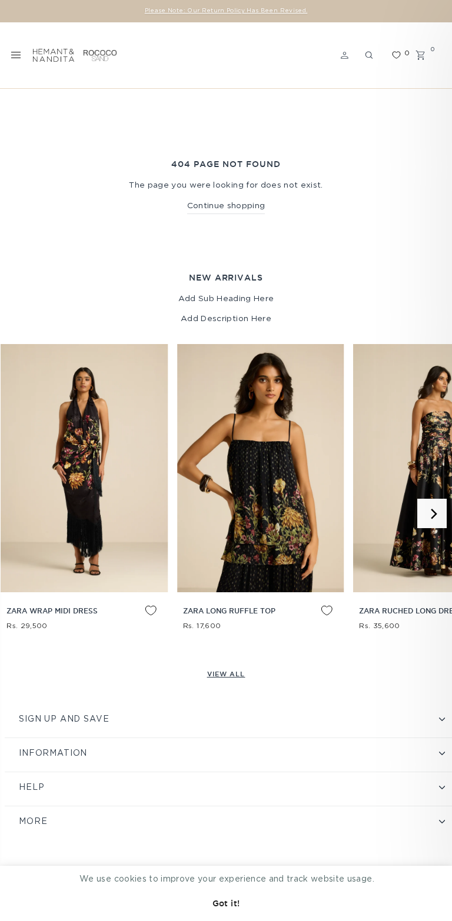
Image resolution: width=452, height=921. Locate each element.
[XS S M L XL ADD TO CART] (84, 468)
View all (226, 674)
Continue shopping (226, 205)
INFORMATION (53, 753)
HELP (31, 787)
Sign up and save (64, 719)
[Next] (432, 513)
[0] (396, 55)
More (33, 821)
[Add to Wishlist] (142, 619)
